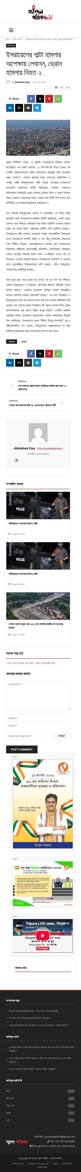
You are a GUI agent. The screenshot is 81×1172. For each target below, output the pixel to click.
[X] (40, 99)
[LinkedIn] (10, 108)
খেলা (40, 1120)
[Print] (28, 108)
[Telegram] (37, 108)
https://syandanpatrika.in (50, 448)
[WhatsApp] (58, 99)
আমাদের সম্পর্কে (18, 1163)
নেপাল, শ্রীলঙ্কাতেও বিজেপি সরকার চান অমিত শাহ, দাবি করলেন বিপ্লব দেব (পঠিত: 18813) (40, 1060)
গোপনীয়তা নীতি (66, 1163)
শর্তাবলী (54, 1163)
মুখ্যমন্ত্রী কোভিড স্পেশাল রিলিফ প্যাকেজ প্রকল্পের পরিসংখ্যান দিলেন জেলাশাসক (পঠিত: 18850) (42, 1049)
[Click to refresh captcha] (61, 736)
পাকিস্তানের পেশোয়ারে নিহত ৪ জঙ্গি (23, 523)
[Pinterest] (49, 99)
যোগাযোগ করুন (42, 1167)
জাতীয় (40, 1112)
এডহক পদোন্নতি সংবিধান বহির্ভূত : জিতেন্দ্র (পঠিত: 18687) (32, 1068)
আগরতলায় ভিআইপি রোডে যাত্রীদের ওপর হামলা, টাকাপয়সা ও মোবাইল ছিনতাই (38, 1025)
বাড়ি (7, 39)
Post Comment (22, 749)
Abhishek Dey (22, 82)
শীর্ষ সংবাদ (40, 1098)
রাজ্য (40, 1091)
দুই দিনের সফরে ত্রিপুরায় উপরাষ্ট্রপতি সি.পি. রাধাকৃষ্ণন (29, 1018)
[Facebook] (31, 99)
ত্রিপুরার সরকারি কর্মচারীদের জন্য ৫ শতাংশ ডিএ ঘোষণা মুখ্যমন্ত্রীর (33, 1010)
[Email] (19, 108)
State (24, 341)
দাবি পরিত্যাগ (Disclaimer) (38, 1163)
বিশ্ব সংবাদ (17, 39)
